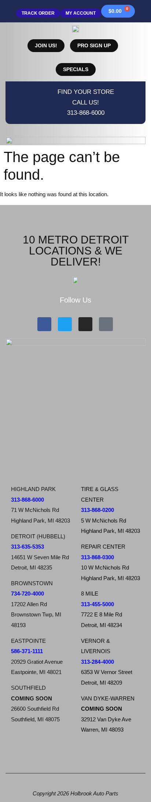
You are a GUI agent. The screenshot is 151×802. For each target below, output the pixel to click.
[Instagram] (85, 324)
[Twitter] (65, 324)
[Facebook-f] (44, 324)
